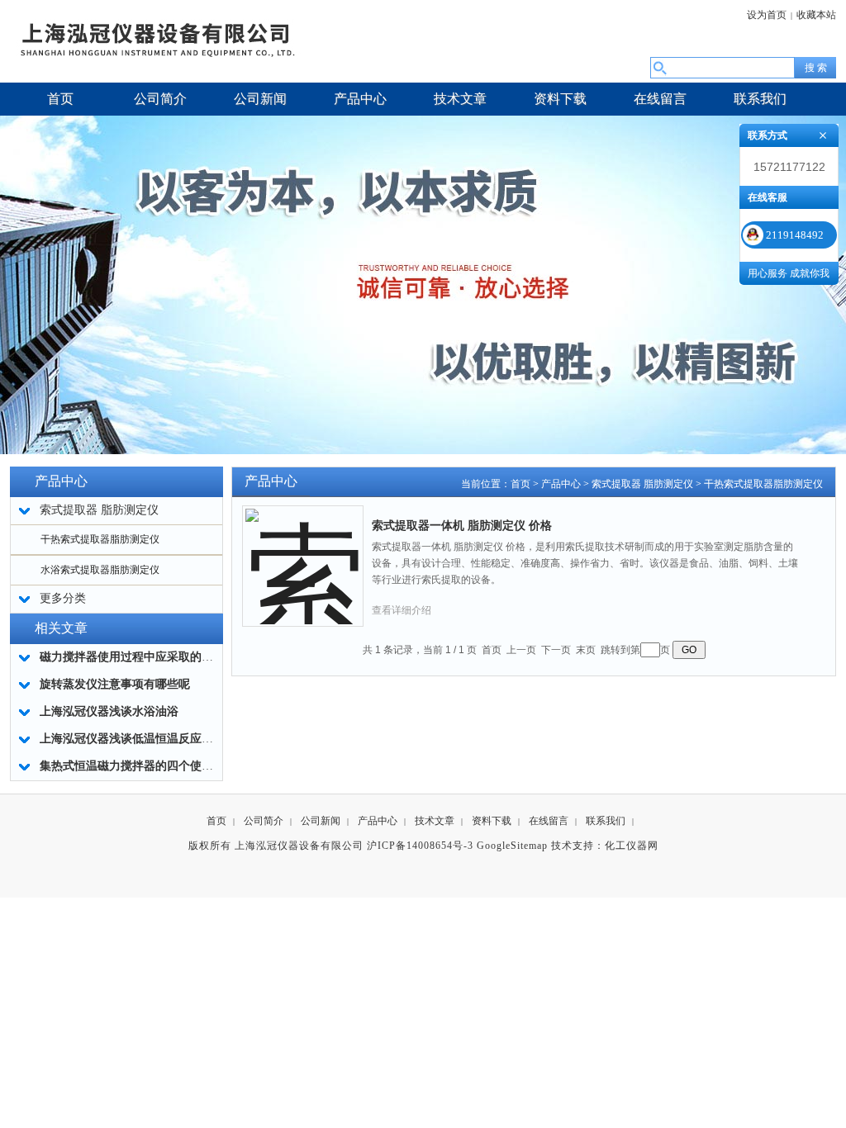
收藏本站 (816, 15)
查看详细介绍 (401, 610)
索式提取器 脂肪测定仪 (642, 484)
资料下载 (491, 821)
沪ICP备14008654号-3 (420, 845)
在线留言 (548, 821)
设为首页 (767, 15)
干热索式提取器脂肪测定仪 (99, 539)
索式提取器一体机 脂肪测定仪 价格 (462, 525)
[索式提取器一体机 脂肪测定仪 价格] (303, 553)
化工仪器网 (631, 845)
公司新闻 (320, 821)
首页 (520, 484)
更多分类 (63, 598)
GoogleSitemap (512, 845)
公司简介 (263, 821)
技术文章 (434, 821)
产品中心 (561, 484)
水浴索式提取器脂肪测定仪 (99, 570)
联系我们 (605, 821)
